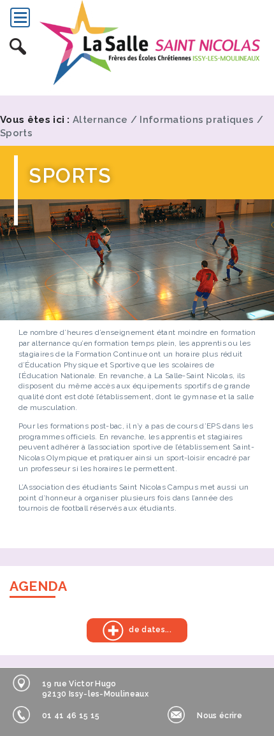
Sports (16, 133)
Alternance (100, 119)
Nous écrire (219, 715)
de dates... (129, 630)
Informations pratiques (197, 119)
